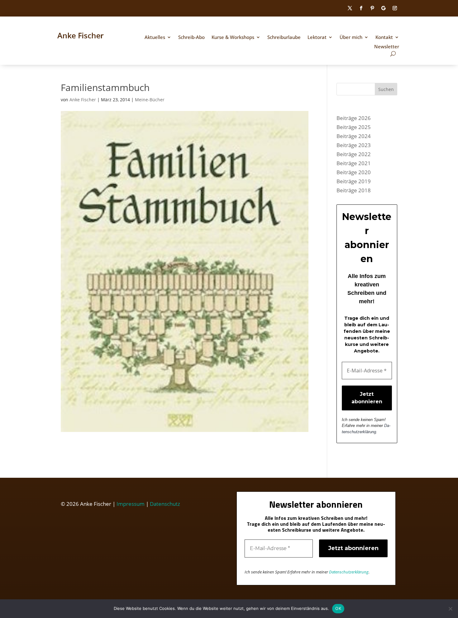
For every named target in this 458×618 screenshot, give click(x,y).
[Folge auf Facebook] (361, 8)
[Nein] (450, 609)
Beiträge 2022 (353, 154)
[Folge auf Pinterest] (372, 8)
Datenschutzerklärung (349, 572)
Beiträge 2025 (353, 127)
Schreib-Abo (191, 37)
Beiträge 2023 (353, 145)
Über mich (351, 37)
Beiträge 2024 (353, 136)
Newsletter (386, 47)
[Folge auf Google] (383, 8)
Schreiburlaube (284, 37)
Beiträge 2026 (353, 118)
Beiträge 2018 (353, 190)
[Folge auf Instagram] (394, 8)
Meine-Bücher (150, 100)
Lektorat (317, 37)
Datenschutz (165, 503)
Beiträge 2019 (353, 181)
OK (338, 608)
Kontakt (384, 37)
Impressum (131, 503)
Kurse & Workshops (233, 37)
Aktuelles (155, 37)
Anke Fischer (82, 100)
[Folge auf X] (350, 8)
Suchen (386, 89)
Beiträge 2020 (353, 172)
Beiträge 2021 (353, 163)
